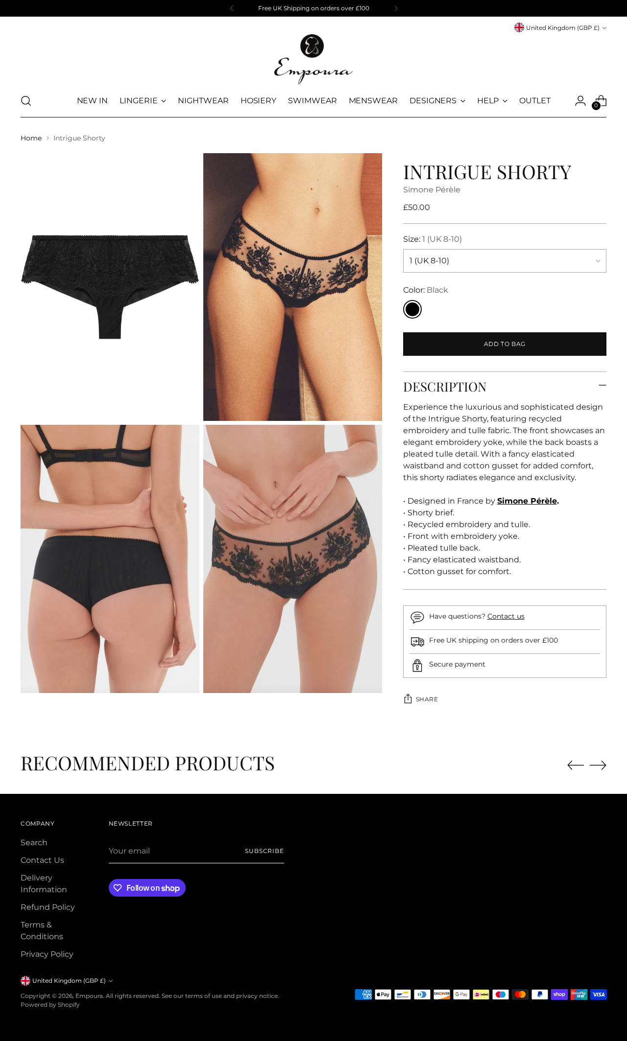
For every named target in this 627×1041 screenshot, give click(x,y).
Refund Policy (48, 907)
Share (427, 699)
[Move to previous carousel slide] (575, 765)
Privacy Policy (47, 954)
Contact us (506, 616)
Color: (425, 290)
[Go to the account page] (580, 101)
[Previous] (231, 8)
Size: (432, 239)
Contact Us (42, 860)
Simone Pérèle (431, 189)
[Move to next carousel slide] (598, 765)
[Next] (396, 8)
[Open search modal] (26, 101)
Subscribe (264, 851)
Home (31, 138)
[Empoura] (313, 59)
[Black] (412, 309)
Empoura (89, 995)
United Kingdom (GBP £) (563, 27)
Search (34, 842)
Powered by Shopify (50, 1004)
